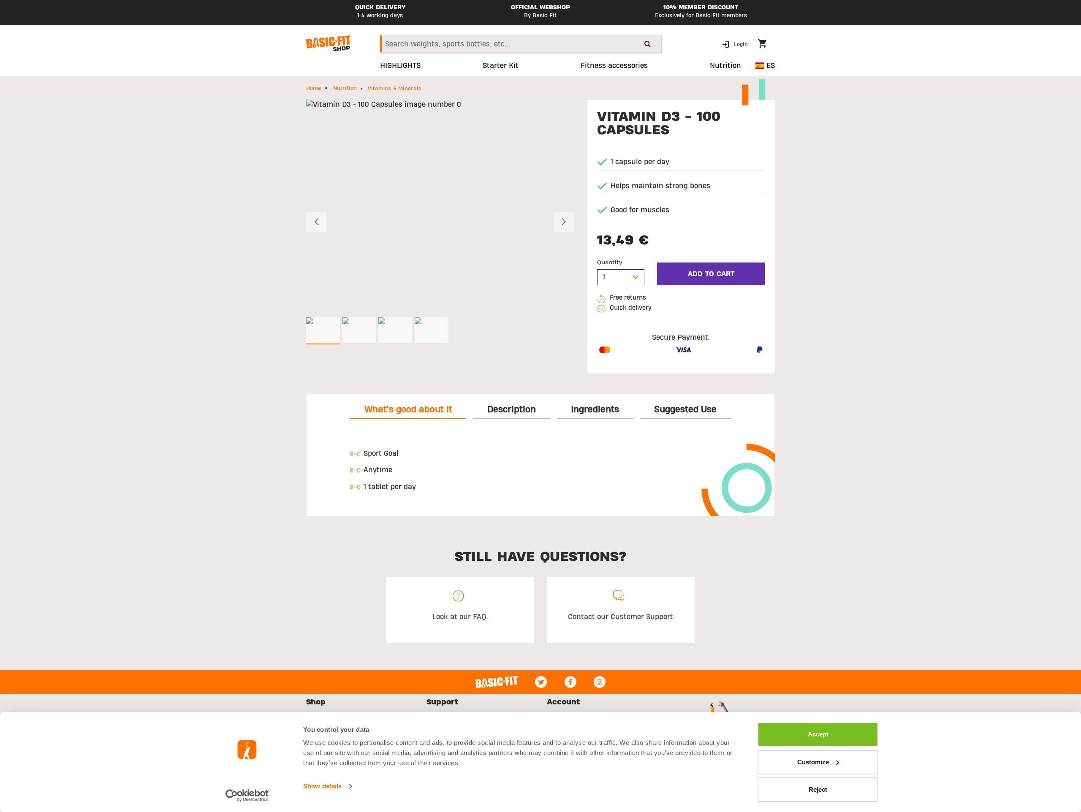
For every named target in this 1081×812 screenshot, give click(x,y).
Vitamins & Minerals (394, 89)
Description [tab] (511, 409)
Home (313, 88)
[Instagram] (600, 682)
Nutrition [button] (725, 65)
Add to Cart (711, 274)
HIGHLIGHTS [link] (400, 65)
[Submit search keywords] (647, 43)
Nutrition (345, 88)
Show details (322, 786)
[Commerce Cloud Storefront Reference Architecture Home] (328, 43)
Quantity (609, 262)
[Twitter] (541, 682)
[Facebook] (570, 682)
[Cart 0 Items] (766, 44)
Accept (818, 734)
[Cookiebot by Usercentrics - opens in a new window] (247, 795)
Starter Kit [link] (501, 65)
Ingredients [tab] (595, 409)
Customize (813, 762)
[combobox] (520, 43)
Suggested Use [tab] (685, 409)
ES (769, 66)
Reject (818, 789)
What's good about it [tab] (408, 409)
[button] (736, 44)
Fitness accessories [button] (614, 65)
